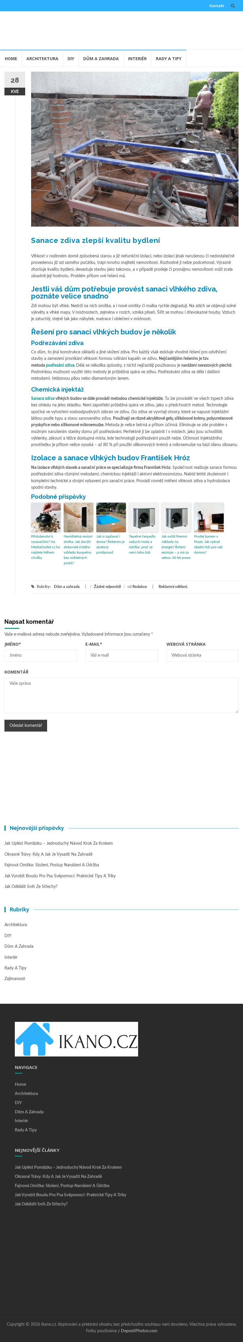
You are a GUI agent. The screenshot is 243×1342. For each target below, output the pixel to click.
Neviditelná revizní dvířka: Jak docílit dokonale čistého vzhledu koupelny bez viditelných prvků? (78, 550)
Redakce (139, 587)
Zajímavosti (14, 979)
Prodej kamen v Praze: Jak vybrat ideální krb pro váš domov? (208, 544)
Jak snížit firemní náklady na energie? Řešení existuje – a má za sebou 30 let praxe (176, 547)
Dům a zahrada (101, 58)
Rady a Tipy (168, 58)
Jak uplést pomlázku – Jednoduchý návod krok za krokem (58, 843)
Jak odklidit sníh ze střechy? (30, 887)
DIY (71, 58)
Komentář (16, 672)
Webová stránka (186, 644)
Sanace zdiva (43, 399)
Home (11, 58)
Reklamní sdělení (173, 587)
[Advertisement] (126, 29)
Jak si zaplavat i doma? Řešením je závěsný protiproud (110, 544)
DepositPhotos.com (139, 1331)
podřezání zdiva (60, 365)
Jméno (12, 644)
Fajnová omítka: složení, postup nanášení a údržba (51, 865)
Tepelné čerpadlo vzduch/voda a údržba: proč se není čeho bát (142, 544)
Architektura (42, 58)
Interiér (137, 58)
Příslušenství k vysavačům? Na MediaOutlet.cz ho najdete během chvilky (45, 547)
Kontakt (217, 5)
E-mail (93, 644)
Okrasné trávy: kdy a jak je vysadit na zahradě (48, 854)
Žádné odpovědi (107, 587)
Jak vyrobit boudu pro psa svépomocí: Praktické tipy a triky (60, 876)
